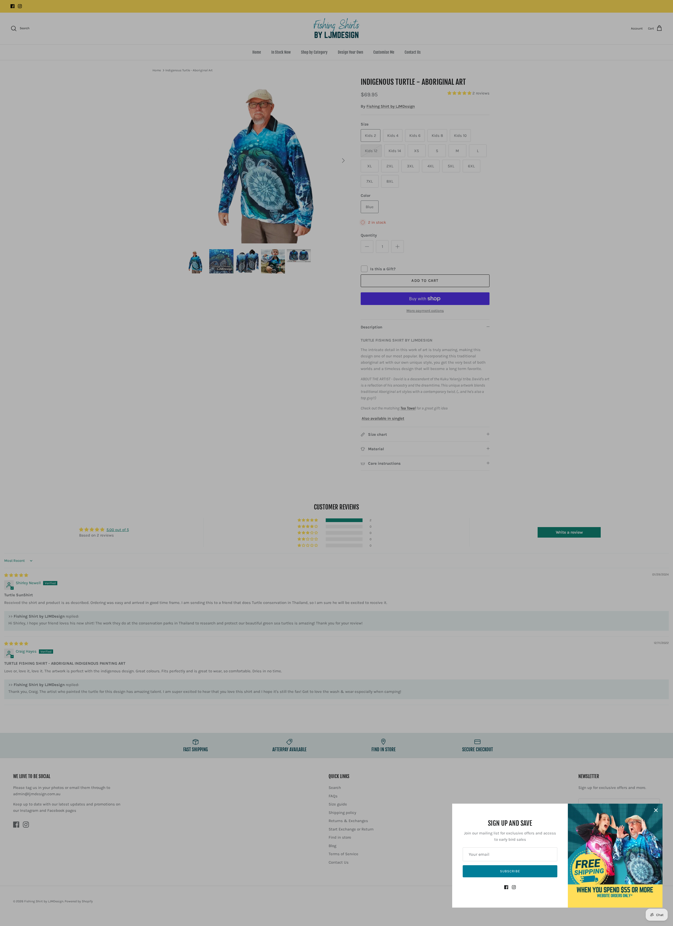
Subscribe (510, 871)
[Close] (656, 810)
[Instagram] (514, 887)
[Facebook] (506, 887)
